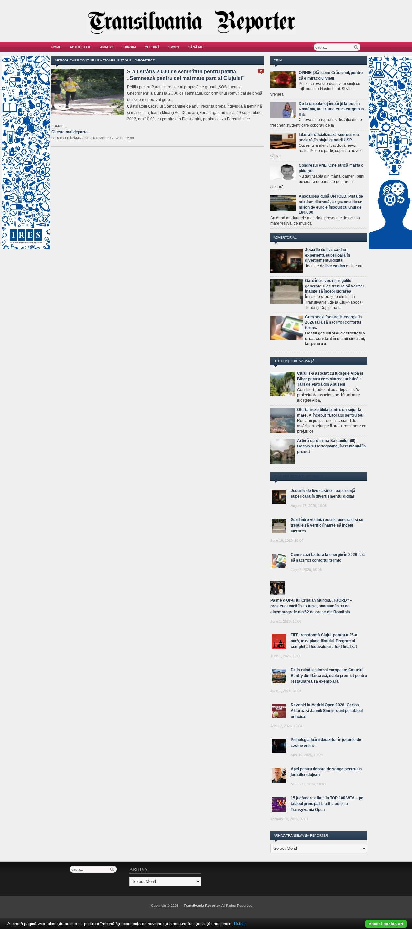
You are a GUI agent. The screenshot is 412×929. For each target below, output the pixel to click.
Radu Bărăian (69, 138)
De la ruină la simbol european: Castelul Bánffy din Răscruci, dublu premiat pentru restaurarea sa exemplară (329, 676)
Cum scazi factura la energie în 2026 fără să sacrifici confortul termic (333, 322)
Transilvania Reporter (202, 905)
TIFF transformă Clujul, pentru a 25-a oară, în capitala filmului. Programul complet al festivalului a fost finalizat (324, 641)
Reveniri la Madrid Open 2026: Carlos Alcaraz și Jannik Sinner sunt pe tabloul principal (327, 711)
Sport (174, 47)
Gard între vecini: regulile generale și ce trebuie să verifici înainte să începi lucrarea (334, 286)
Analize (107, 47)
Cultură (152, 47)
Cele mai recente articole (298, 476)
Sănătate (196, 47)
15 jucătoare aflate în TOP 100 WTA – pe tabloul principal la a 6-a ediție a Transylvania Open (327, 804)
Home (56, 47)
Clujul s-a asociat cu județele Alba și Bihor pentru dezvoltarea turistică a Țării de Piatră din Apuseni (330, 379)
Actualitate (80, 47)
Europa (129, 47)
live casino (335, 266)
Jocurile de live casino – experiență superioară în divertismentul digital (327, 255)
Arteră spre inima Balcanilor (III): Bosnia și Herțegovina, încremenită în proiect (331, 446)
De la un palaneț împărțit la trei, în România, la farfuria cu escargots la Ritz (331, 109)
